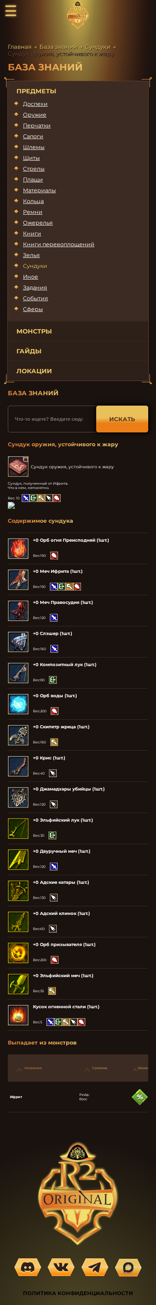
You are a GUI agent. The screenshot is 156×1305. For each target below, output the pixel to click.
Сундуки (97, 46)
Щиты (31, 158)
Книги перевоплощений (58, 244)
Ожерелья (38, 222)
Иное (30, 276)
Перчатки (37, 125)
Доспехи (35, 104)
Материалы (39, 190)
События (35, 298)
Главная (20, 46)
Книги (32, 233)
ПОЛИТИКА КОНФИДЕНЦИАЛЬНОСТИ (78, 1293)
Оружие (34, 114)
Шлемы (34, 147)
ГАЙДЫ (29, 351)
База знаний (58, 46)
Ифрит (16, 1097)
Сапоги (33, 136)
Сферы (33, 309)
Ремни (32, 212)
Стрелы (34, 168)
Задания (35, 287)
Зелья (31, 255)
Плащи (33, 179)
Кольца (33, 201)
